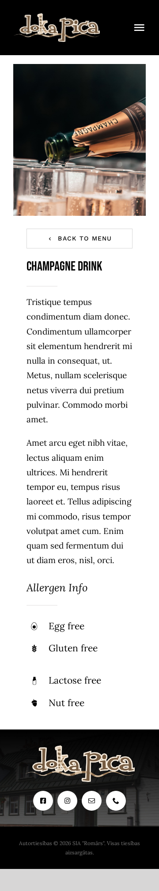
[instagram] (67, 801)
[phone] (116, 801)
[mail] (92, 801)
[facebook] (43, 801)
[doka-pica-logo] (56, 17)
